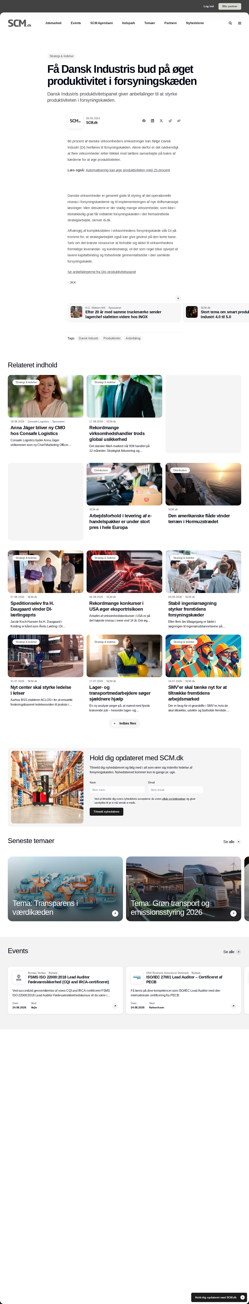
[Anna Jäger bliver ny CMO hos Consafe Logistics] (45, 411)
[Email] (170, 120)
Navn (93, 782)
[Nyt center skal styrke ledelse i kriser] (45, 671)
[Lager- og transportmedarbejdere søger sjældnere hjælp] (124, 674)
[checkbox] (91, 800)
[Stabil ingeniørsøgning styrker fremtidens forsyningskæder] (203, 589)
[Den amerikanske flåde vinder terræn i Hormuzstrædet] (203, 494)
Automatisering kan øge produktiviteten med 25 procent (128, 170)
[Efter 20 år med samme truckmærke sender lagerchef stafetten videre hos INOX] (124, 312)
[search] (230, 23)
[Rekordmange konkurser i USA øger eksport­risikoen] (124, 586)
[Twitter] (161, 120)
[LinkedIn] (152, 120)
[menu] (239, 23)
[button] (178, 298)
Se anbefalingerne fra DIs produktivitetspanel (102, 272)
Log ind (209, 6)
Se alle (228, 842)
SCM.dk (91, 122)
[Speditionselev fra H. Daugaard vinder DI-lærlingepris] (45, 589)
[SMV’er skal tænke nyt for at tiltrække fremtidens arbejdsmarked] (203, 674)
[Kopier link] (179, 120)
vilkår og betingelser (173, 798)
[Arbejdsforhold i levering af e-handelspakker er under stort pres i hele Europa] (124, 496)
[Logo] (20, 23)
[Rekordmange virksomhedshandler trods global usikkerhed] (124, 414)
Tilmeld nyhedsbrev (106, 811)
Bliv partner (229, 6)
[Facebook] (144, 120)
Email (151, 782)
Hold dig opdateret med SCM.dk (216, 1297)
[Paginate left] (11, 888)
